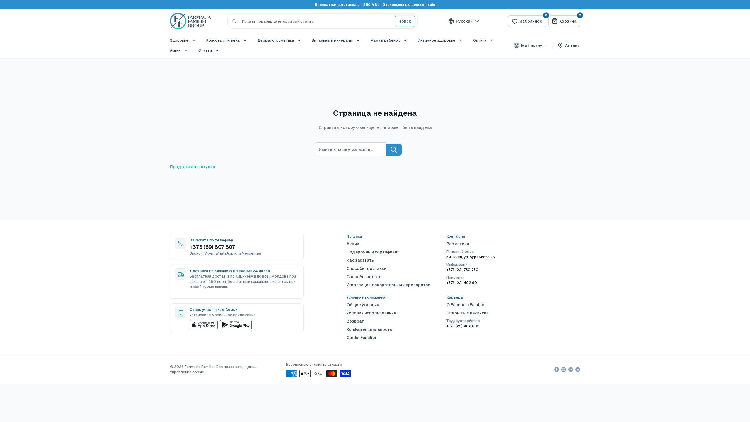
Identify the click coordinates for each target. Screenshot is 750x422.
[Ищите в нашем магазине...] (394, 150)
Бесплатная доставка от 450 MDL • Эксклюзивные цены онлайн (375, 4)
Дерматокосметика (276, 40)
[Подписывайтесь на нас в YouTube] (570, 369)
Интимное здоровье (436, 40)
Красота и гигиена (223, 40)
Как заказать (360, 260)
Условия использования (371, 313)
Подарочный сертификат (373, 252)
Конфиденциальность (369, 329)
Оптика (479, 40)
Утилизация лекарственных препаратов (388, 284)
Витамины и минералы (332, 40)
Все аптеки (457, 243)
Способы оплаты (365, 276)
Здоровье (179, 40)
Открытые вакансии (467, 313)
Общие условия (363, 304)
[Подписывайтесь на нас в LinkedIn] (577, 369)
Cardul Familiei (361, 337)
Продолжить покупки (192, 166)
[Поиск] (234, 21)
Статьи (205, 50)
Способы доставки (366, 268)
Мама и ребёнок (385, 40)
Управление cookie (187, 372)
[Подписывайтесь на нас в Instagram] (563, 369)
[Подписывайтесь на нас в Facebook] (556, 369)
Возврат (355, 321)
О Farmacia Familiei (465, 304)
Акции (175, 50)
